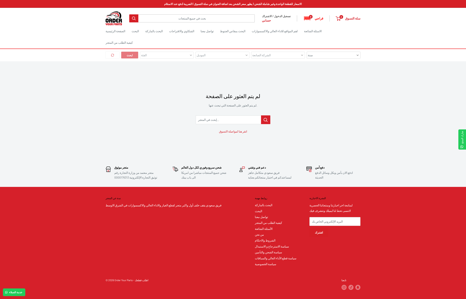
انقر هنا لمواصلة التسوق (233, 131)
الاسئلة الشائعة (313, 31)
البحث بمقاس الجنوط (232, 31)
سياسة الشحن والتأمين (268, 252)
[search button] (133, 18)
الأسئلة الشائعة (264, 228)
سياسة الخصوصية (265, 264)
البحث (135, 31)
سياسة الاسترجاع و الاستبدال (272, 246)
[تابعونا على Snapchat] (357, 287)
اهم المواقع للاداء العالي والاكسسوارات (275, 31)
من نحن (259, 234)
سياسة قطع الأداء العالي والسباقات (275, 258)
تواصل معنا (207, 31)
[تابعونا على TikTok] (351, 287)
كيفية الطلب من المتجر (119, 42)
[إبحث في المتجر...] (265, 119)
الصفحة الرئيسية (115, 31)
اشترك (319, 232)
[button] (313, 18)
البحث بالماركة (154, 31)
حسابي (266, 20)
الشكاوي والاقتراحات (181, 31)
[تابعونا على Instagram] (344, 287)
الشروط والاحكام (265, 240)
